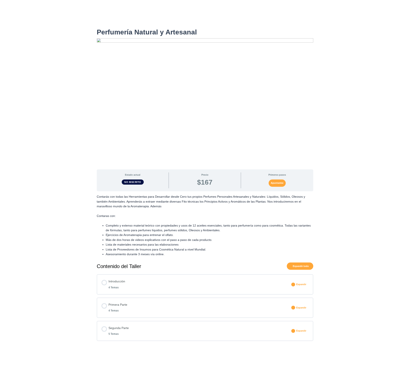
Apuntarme (277, 183)
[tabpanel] (205, 225)
